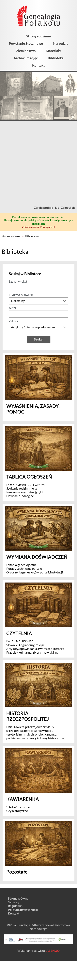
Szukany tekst (18, 281)
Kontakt (38, 65)
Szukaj (38, 339)
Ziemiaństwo (26, 51)
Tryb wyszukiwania (21, 294)
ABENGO (53, 950)
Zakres (13, 321)
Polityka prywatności (23, 909)
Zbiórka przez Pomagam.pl (38, 227)
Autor (12, 308)
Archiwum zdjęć (26, 58)
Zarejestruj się (43, 207)
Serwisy (13, 902)
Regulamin (15, 906)
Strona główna (11, 236)
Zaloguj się (68, 207)
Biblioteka (56, 58)
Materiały (53, 51)
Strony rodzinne (38, 36)
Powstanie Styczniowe (26, 43)
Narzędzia (60, 43)
